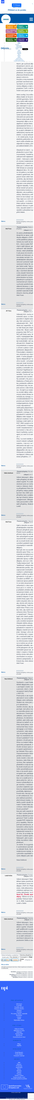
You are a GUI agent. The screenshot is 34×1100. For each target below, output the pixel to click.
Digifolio (19, 43)
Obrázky (19, 55)
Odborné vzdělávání (22, 33)
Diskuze (19, 51)
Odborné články (19, 1029)
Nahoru (3, 221)
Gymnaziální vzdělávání (11, 33)
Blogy (19, 1044)
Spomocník (19, 1035)
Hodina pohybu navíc (19, 59)
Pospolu (19, 57)
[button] (31, 19)
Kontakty (19, 1012)
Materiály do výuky (19, 1030)
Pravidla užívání (19, 1007)
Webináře (19, 1032)
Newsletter (19, 1015)
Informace (19, 1004)
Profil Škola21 (19, 45)
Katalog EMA (19, 1034)
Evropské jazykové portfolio (19, 60)
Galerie (19, 56)
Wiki (19, 50)
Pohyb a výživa (19, 58)
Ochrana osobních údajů (15, 1092)
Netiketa (19, 1010)
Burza (19, 54)
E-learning (19, 52)
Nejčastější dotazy (19, 1020)
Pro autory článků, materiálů (19, 1013)
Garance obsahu (19, 1008)
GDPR (19, 1018)
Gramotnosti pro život (19, 1037)
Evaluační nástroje (19, 1055)
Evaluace (17, 44)
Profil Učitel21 (19, 1054)
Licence (19, 1017)
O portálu (19, 1005)
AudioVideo (19, 53)
